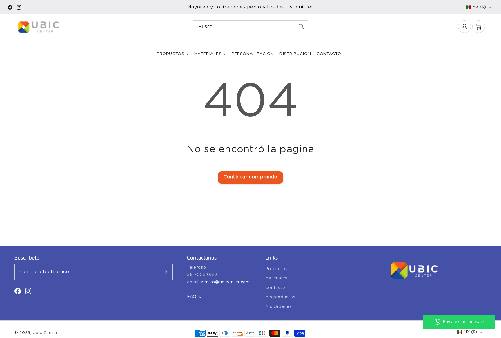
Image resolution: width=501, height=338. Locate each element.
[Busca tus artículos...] (301, 26)
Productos (170, 54)
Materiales (208, 54)
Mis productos (280, 297)
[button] (478, 26)
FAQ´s (194, 297)
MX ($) (479, 7)
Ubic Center (45, 333)
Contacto (275, 288)
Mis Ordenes (278, 306)
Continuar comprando (250, 177)
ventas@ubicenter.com (225, 282)
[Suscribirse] (166, 272)
